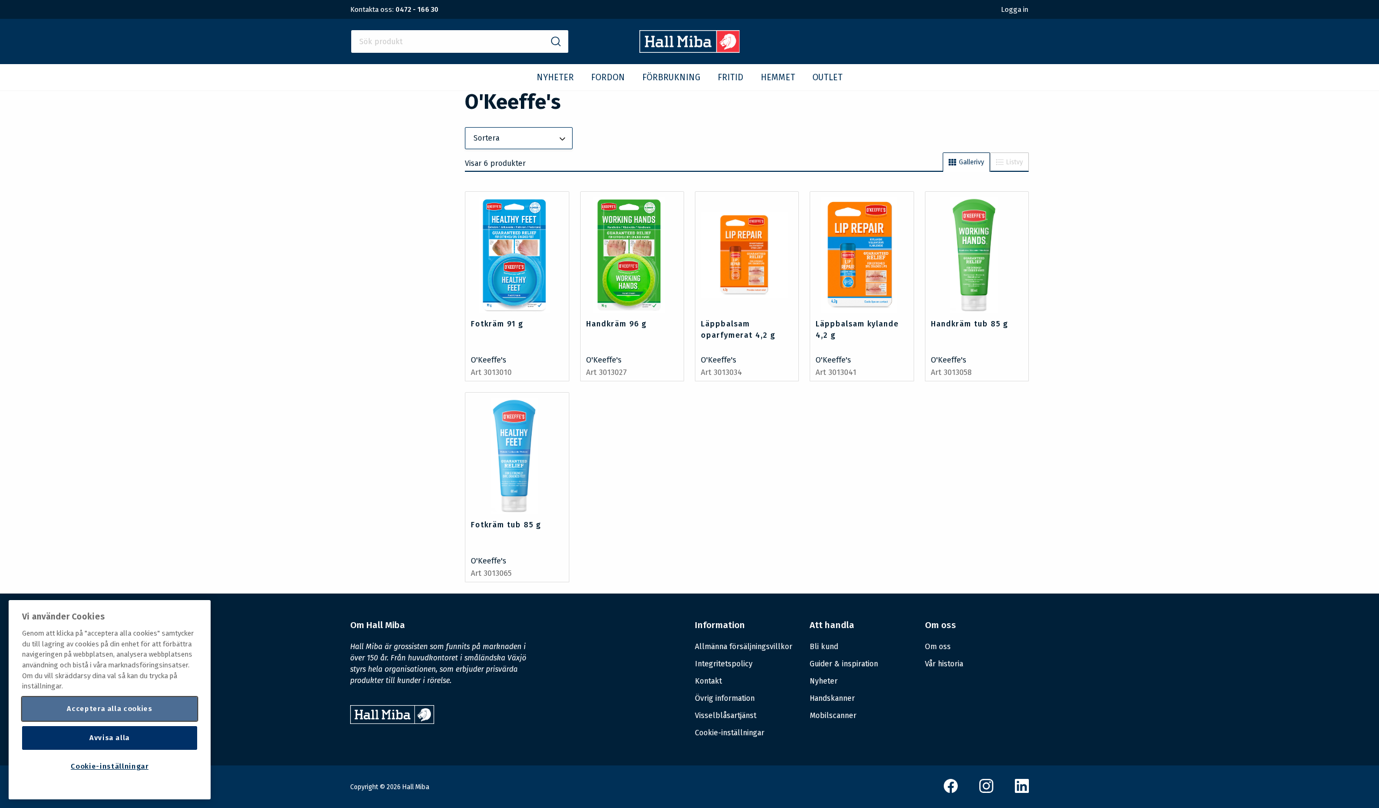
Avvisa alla (109, 738)
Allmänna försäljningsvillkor (743, 646)
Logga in (1014, 9)
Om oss (938, 646)
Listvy (1014, 162)
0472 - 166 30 (416, 9)
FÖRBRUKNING (671, 77)
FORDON (608, 77)
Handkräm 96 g (616, 324)
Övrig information (725, 698)
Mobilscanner (833, 715)
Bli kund (824, 646)
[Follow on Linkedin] (1022, 790)
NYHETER (555, 77)
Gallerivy (971, 162)
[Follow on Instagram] (986, 790)
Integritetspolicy (724, 663)
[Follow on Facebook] (951, 790)
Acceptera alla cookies (109, 709)
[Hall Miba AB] (689, 50)
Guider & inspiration (844, 663)
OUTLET (827, 77)
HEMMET (778, 77)
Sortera (486, 138)
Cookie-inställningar (729, 733)
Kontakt (708, 681)
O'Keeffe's (488, 360)
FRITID (730, 77)
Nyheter (824, 681)
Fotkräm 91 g (497, 324)
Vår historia (944, 663)
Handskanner (832, 698)
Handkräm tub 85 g (969, 324)
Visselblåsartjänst (725, 715)
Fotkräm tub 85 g (506, 525)
